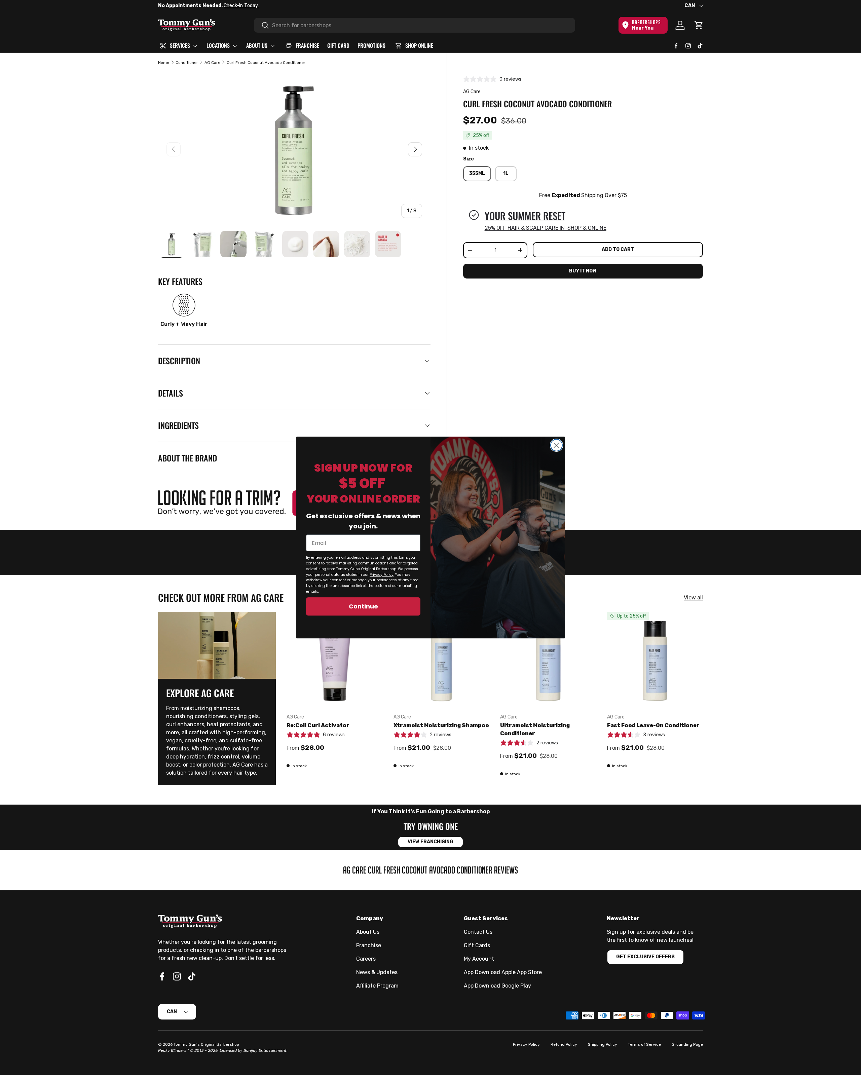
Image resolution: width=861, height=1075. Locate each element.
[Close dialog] (556, 445)
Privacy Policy (382, 574)
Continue (363, 606)
